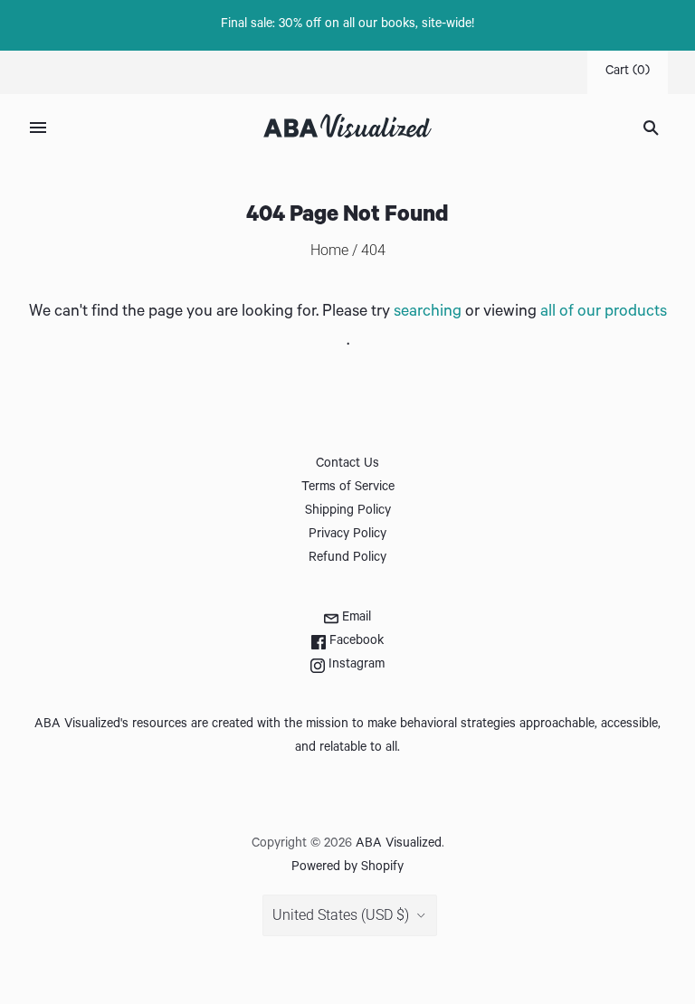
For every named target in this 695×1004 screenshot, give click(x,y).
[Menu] (38, 127)
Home (329, 250)
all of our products (603, 313)
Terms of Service (348, 488)
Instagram (355, 665)
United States (340, 914)
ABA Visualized (399, 845)
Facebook (355, 642)
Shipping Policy (348, 512)
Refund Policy (347, 559)
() (627, 72)
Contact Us (347, 465)
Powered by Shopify (347, 868)
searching (428, 313)
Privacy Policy (347, 535)
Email (354, 618)
